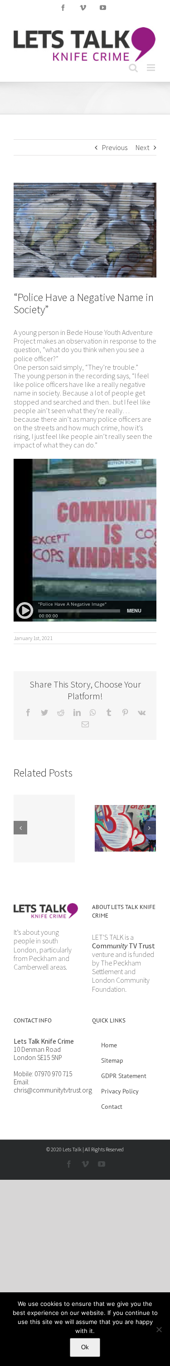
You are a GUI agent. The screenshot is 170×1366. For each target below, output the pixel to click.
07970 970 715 (53, 1073)
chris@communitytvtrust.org (53, 1090)
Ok (85, 1347)
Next (142, 147)
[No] (158, 1329)
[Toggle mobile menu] (151, 67)
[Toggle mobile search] (133, 67)
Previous (114, 147)
